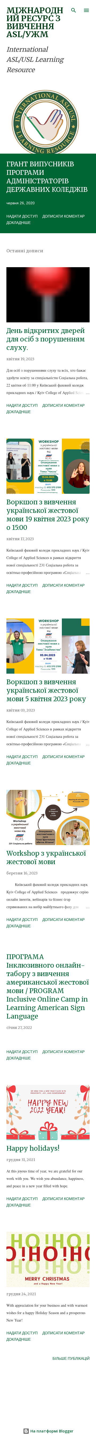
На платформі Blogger (51, 1431)
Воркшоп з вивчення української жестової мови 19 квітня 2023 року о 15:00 (47, 515)
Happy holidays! (32, 1148)
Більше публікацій (71, 1358)
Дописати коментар (63, 216)
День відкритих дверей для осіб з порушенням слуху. (45, 339)
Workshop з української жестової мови (46, 857)
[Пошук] (73, 9)
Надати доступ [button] (22, 216)
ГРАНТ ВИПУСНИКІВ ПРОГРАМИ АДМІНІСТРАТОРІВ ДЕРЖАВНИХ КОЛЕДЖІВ (46, 177)
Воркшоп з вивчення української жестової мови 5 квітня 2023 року (46, 690)
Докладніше (18, 222)
